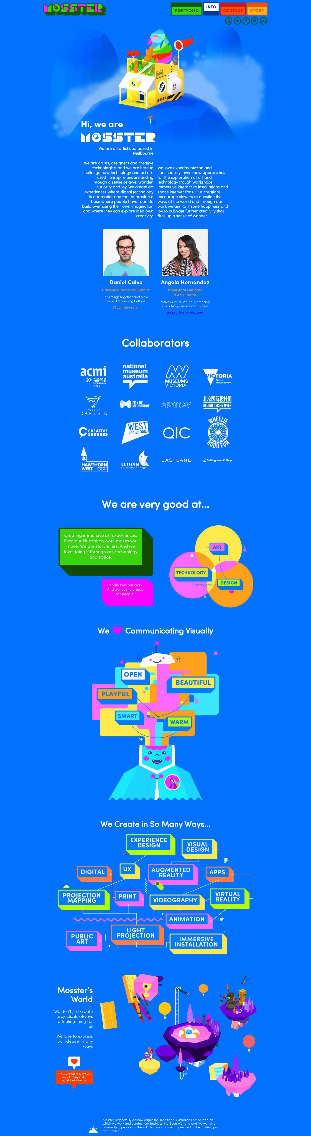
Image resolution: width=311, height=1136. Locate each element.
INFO (211, 7)
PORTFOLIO (187, 10)
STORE (257, 10)
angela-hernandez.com (185, 312)
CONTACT (233, 10)
